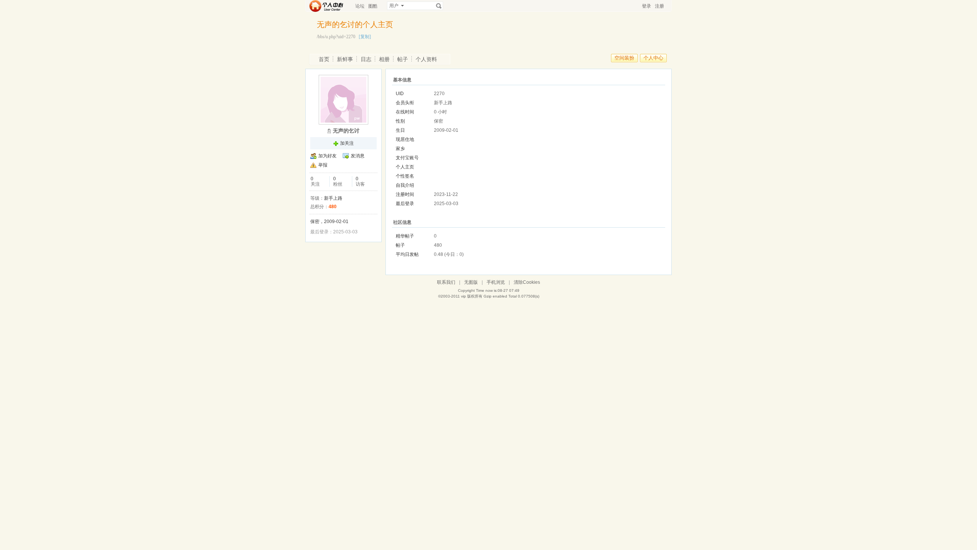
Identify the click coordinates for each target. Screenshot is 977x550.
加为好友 (327, 156)
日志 (366, 59)
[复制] (365, 36)
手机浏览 (496, 282)
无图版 (471, 282)
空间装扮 (624, 58)
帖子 (402, 59)
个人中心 (653, 58)
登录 (646, 6)
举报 (322, 165)
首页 (324, 59)
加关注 (347, 143)
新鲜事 (345, 59)
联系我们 (446, 282)
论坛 (359, 6)
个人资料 (426, 59)
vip (463, 296)
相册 (384, 59)
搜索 (439, 5)
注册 (659, 6)
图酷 (372, 6)
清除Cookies (527, 282)
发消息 (357, 156)
